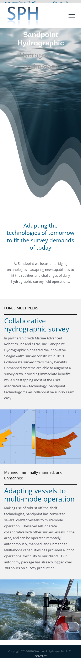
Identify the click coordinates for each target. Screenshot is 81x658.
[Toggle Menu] (72, 17)
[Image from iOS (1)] (40, 583)
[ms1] (40, 413)
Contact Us (60, 2)
